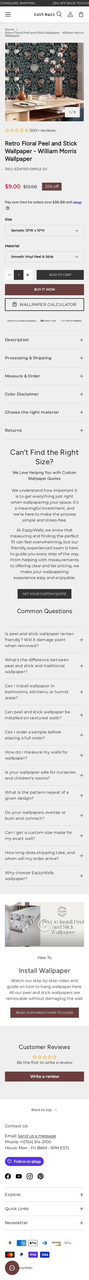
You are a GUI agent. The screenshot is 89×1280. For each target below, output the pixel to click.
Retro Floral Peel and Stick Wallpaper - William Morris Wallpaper (44, 34)
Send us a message (37, 1136)
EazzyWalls (24, 1268)
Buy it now (44, 289)
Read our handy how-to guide (44, 1013)
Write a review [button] (44, 1076)
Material (12, 246)
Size (8, 219)
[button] (81, 14)
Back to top (42, 1110)
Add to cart (60, 275)
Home (9, 29)
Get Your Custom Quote (44, 594)
